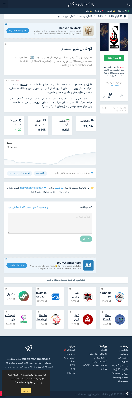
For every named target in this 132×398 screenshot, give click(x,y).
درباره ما (70, 354)
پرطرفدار (98, 11)
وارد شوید (59, 188)
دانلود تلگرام (100, 358)
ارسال (86, 239)
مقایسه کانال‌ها (120, 369)
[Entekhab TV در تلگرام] (102, 289)
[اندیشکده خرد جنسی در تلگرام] (6, 312)
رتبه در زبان (64, 122)
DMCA (71, 373)
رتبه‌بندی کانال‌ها (120, 365)
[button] (4, 4)
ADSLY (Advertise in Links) (95, 367)
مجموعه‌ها (123, 381)
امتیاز (87, 11)
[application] (50, 152)
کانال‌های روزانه (99, 362)
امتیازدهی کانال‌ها (123, 360)
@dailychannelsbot (32, 188)
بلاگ (72, 362)
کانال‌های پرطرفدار (123, 352)
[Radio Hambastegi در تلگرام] (38, 312)
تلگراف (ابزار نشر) (98, 354)
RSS (72, 365)
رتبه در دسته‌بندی (40, 122)
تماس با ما (69, 358)
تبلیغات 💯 (69, 350)
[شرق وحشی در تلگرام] (70, 289)
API (73, 369)
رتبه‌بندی (109, 11)
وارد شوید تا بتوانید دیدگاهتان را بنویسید (28, 207)
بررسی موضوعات (120, 373)
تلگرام (100, 16)
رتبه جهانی (85, 120)
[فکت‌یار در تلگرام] (6, 289)
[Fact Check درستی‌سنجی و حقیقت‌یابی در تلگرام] (102, 312)
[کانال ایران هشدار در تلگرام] (70, 312)
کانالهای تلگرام (115, 16)
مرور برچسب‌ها (120, 377)
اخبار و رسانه (86, 16)
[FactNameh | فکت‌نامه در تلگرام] (38, 289)
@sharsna (114, 85)
